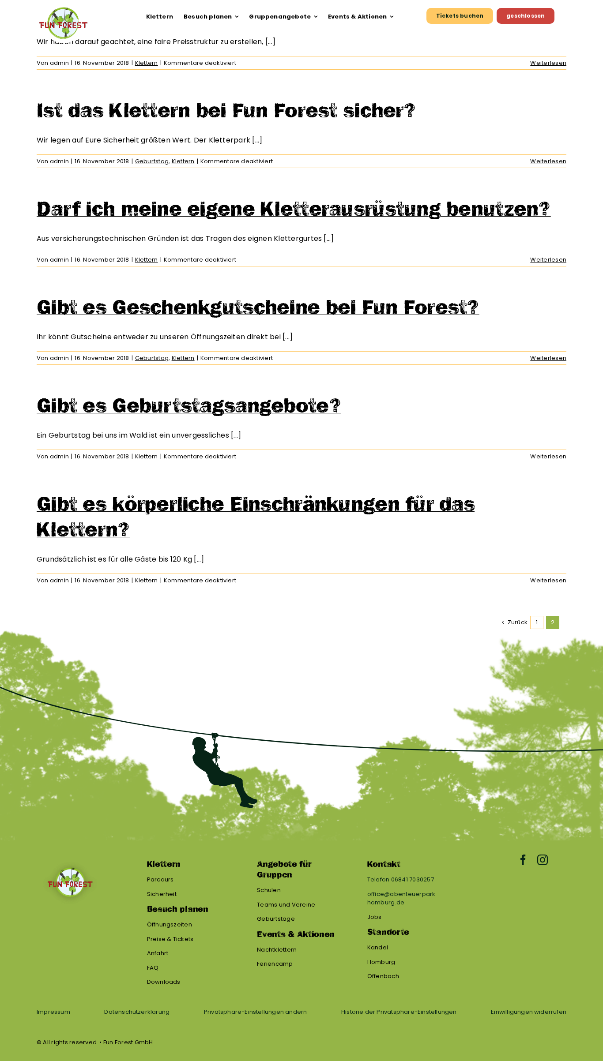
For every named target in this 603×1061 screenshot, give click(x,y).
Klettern (146, 63)
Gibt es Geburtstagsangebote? (189, 405)
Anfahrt (158, 953)
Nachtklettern (277, 949)
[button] (255, 1012)
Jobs (374, 917)
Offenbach (383, 976)
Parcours (160, 879)
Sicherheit (162, 894)
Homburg (381, 962)
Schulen (269, 890)
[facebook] (523, 860)
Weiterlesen (548, 63)
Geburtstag (152, 161)
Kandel (377, 947)
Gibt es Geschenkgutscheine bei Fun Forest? (258, 307)
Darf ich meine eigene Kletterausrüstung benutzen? (294, 209)
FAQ (153, 968)
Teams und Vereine (286, 904)
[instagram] (542, 860)
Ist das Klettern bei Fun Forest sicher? (226, 110)
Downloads (164, 982)
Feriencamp (275, 964)
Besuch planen (177, 909)
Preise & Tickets (170, 939)
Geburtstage (276, 919)
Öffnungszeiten (169, 924)
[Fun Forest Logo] (63, 7)
